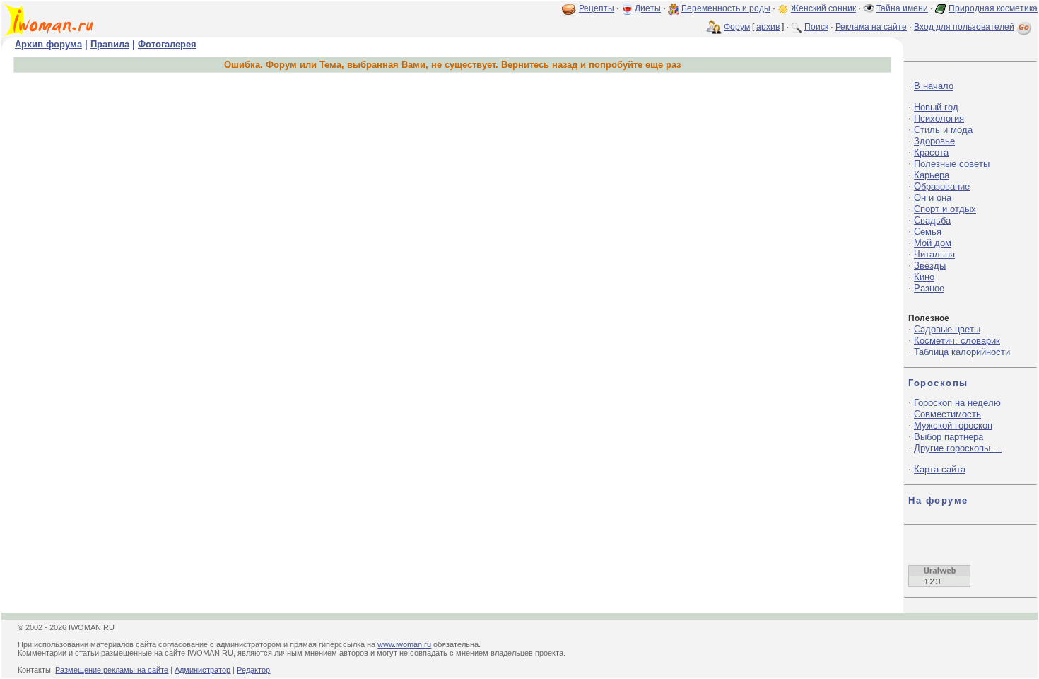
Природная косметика (993, 8)
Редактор (253, 670)
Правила (109, 44)
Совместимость (947, 414)
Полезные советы (952, 163)
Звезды (930, 265)
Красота (931, 152)
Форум (737, 27)
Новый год (936, 107)
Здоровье (934, 141)
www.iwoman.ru (404, 644)
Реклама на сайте (871, 27)
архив (768, 27)
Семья (927, 231)
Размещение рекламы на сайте (111, 670)
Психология (939, 118)
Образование (942, 186)
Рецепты (596, 8)
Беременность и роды (725, 8)
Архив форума (48, 44)
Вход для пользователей (964, 27)
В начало (933, 86)
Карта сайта (939, 469)
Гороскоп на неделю (957, 402)
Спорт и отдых (945, 209)
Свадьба (932, 220)
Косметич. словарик (957, 340)
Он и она (932, 197)
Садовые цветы (947, 329)
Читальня (934, 254)
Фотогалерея (167, 44)
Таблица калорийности (962, 352)
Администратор (202, 670)
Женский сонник (823, 8)
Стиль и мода (943, 129)
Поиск (816, 27)
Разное (929, 288)
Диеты (648, 8)
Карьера (931, 175)
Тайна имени (902, 8)
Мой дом (932, 243)
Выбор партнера (948, 436)
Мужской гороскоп (953, 425)
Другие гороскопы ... (958, 448)
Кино (924, 277)
